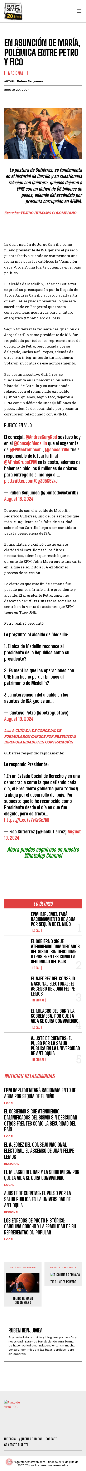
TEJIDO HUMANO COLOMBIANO (23, 1300)
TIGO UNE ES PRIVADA (63, 1282)
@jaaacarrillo (57, 449)
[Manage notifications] (9, 1461)
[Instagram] (42, 1428)
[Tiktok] (31, 1428)
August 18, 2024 (19, 499)
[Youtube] (54, 1428)
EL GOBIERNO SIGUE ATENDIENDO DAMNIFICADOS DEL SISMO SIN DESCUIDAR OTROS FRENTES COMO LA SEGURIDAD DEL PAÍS (55, 951)
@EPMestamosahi (26, 449)
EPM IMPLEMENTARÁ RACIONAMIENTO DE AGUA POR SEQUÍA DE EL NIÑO (53, 919)
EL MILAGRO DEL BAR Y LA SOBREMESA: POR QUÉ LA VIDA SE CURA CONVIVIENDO (54, 1016)
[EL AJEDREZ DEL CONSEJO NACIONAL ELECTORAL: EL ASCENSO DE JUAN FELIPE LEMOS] (16, 986)
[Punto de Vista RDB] (13, 11)
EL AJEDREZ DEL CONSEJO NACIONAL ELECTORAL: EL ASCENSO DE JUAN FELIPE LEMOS (53, 986)
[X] (18, 100)
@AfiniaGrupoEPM (20, 462)
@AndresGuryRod (41, 437)
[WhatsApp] (37, 100)
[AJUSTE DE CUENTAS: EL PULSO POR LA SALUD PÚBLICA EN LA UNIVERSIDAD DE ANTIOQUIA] (16, 1046)
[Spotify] (65, 1428)
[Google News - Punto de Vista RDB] (43, 871)
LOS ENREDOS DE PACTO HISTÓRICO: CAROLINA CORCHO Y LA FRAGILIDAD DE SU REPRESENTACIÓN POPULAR (40, 1227)
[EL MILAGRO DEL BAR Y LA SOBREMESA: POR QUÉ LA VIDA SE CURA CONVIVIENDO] (16, 1018)
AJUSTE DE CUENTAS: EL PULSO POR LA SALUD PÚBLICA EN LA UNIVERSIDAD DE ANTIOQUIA (55, 1045)
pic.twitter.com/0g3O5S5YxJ (31, 481)
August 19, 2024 (19, 719)
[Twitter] (20, 1428)
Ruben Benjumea (30, 81)
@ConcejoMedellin (30, 443)
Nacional (16, 73)
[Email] (47, 100)
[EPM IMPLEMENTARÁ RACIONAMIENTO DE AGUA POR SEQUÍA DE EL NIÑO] (16, 922)
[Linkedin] (27, 100)
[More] (56, 100)
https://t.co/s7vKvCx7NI (26, 820)
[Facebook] (8, 100)
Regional (38, 1000)
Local (36, 930)
